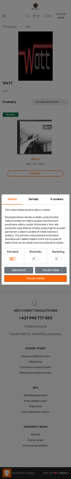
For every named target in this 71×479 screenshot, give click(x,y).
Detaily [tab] (33, 199)
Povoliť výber (51, 270)
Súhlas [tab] (12, 199)
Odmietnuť (19, 270)
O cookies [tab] (56, 199)
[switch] (35, 258)
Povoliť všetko (36, 278)
